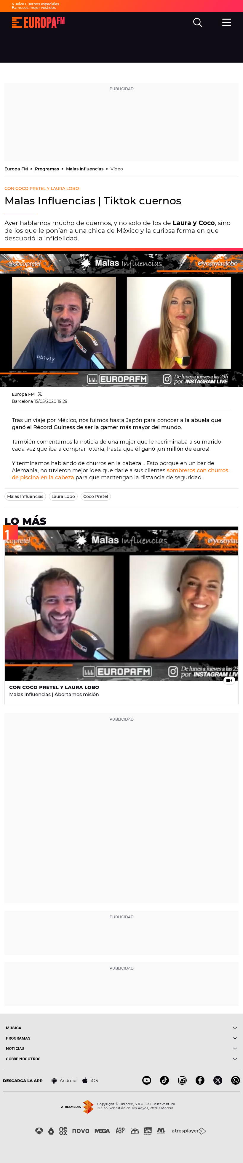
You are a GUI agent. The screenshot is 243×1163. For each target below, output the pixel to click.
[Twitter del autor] (40, 394)
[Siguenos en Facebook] (200, 1083)
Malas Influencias (85, 169)
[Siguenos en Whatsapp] (235, 1083)
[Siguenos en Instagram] (182, 1083)
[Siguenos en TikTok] (164, 1083)
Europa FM (16, 169)
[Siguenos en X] (217, 1083)
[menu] (226, 21)
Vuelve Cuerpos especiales (35, 4)
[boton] (179, 1027)
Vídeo (117, 169)
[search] (197, 22)
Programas (47, 169)
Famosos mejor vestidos (34, 7)
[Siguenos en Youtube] (146, 1083)
